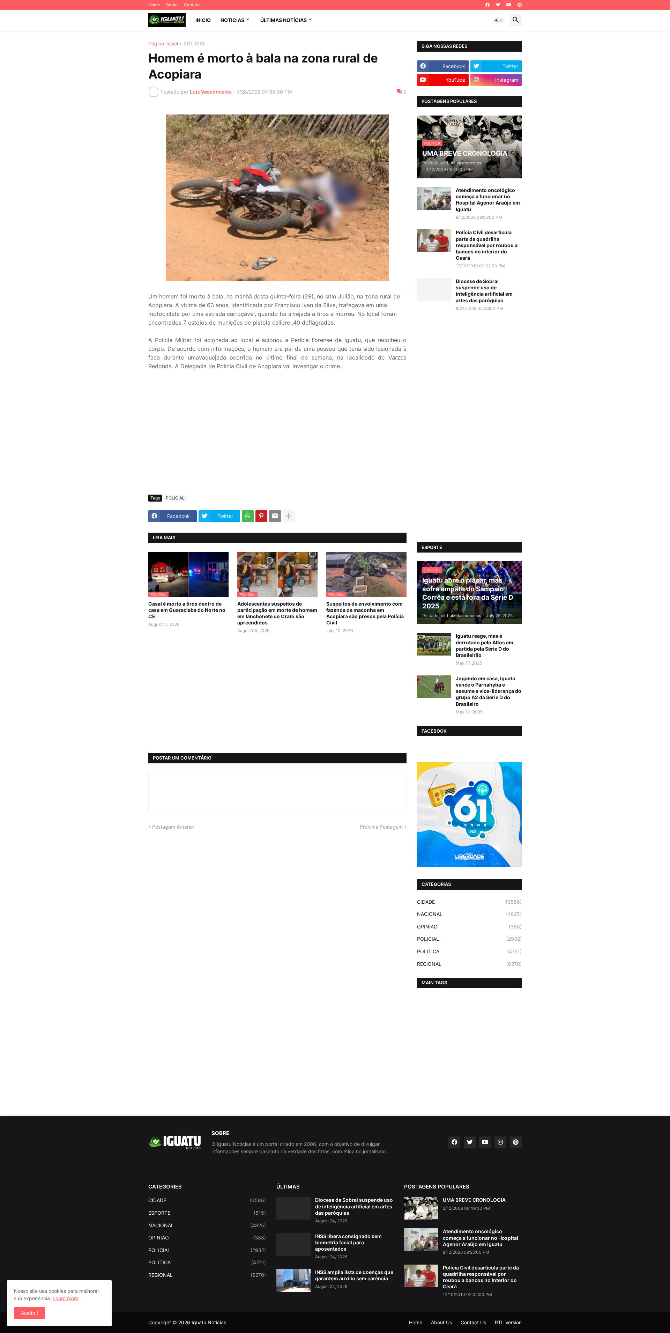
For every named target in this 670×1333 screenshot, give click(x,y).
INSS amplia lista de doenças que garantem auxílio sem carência (354, 1275)
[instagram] (500, 1142)
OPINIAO (469, 927)
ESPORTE (207, 1213)
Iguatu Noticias (209, 1322)
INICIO (203, 20)
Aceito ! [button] (29, 1313)
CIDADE (469, 902)
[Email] (275, 516)
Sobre (172, 4)
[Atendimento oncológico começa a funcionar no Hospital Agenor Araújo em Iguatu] (434, 198)
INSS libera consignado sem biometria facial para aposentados (348, 1242)
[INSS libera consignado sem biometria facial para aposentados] (293, 1244)
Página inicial (163, 43)
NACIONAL (469, 914)
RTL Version (508, 1322)
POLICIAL (195, 43)
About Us (441, 1322)
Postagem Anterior (173, 827)
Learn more (66, 1298)
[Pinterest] (261, 516)
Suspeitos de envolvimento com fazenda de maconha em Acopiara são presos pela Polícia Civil (365, 613)
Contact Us (473, 1322)
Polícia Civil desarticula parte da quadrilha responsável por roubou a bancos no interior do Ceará (487, 245)
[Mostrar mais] (289, 516)
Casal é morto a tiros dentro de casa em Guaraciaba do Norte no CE (186, 610)
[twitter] (498, 5)
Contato (192, 4)
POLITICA (469, 951)
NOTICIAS (232, 20)
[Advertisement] (277, 437)
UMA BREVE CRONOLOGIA (474, 1200)
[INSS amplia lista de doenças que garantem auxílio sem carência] (293, 1280)
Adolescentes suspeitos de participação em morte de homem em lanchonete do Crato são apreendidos (277, 613)
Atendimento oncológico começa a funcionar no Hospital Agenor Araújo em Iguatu (488, 199)
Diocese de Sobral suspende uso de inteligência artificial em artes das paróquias (484, 290)
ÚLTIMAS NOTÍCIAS (283, 20)
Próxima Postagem (381, 827)
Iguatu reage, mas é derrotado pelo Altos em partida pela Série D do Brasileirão (484, 645)
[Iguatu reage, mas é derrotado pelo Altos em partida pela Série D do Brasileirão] (434, 644)
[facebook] (487, 5)
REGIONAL (469, 964)
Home (154, 4)
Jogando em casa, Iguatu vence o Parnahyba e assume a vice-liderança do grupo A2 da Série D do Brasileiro (488, 691)
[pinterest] (520, 5)
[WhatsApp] (248, 516)
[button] (499, 20)
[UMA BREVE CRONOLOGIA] (421, 1208)
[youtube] (508, 5)
